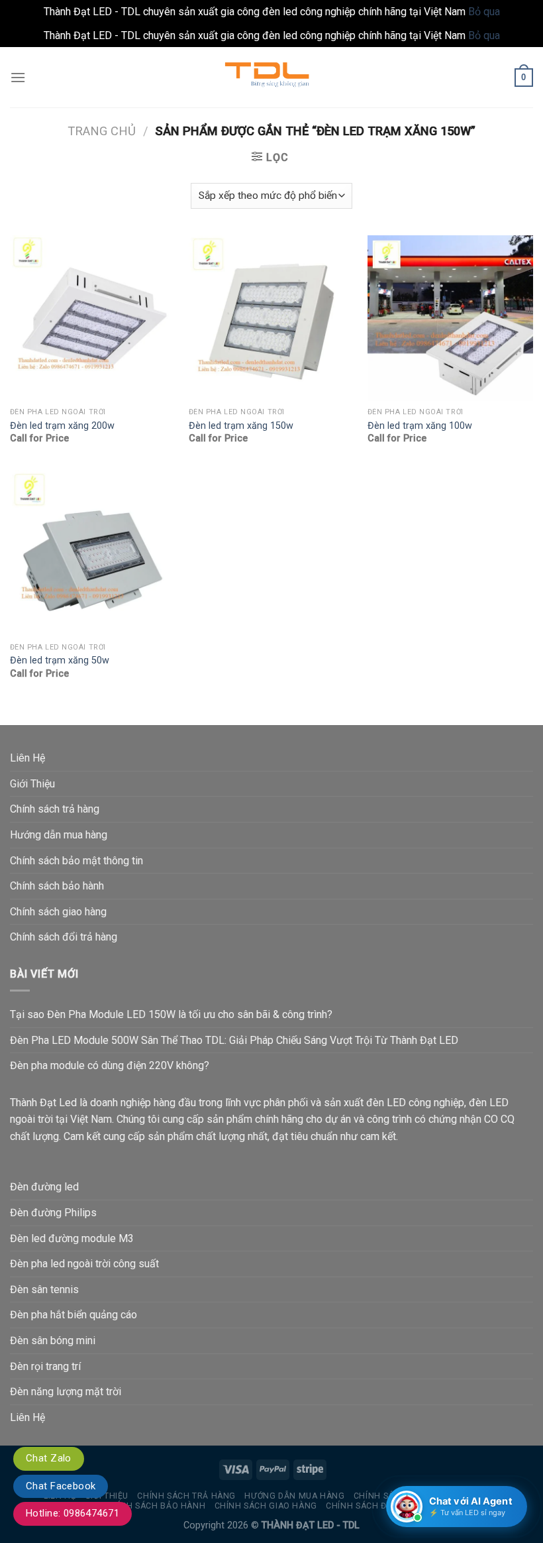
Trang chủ (102, 131)
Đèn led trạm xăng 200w (62, 425)
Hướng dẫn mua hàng (58, 835)
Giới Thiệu (32, 783)
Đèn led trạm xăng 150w (241, 425)
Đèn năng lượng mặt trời (65, 1391)
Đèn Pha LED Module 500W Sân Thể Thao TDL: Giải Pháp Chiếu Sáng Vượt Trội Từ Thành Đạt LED (234, 1040)
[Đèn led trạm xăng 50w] (92, 553)
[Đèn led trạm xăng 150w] (271, 318)
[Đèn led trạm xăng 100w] (450, 318)
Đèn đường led (44, 1186)
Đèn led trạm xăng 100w (420, 425)
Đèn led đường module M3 (72, 1238)
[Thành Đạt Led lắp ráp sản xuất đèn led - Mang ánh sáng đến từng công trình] (271, 77)
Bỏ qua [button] (484, 11)
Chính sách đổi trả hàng (63, 937)
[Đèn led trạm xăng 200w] (92, 318)
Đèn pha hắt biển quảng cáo (73, 1314)
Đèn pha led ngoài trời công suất (84, 1263)
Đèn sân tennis (44, 1289)
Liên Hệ (27, 758)
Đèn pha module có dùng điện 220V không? (109, 1065)
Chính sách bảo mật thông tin (76, 860)
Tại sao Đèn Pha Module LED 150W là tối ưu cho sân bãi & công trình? (171, 1014)
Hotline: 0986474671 (72, 1513)
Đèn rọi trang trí (45, 1366)
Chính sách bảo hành (57, 886)
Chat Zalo (49, 1458)
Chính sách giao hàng (58, 911)
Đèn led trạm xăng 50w (59, 660)
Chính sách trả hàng (54, 809)
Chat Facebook (60, 1486)
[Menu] (18, 77)
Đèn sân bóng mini (52, 1340)
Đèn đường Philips (53, 1212)
